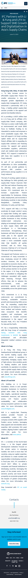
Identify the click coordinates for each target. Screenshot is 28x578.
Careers (21, 560)
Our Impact (14, 560)
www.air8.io (17, 434)
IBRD (7, 557)
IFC (14, 557)
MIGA (17, 557)
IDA (11, 557)
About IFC (7, 560)
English (13, 562)
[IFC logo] (8, 3)
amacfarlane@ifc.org (14, 518)
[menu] (25, 3)
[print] (24, 11)
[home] (2, 8)
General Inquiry (18, 574)
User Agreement (14, 572)
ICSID (22, 557)
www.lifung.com (9, 377)
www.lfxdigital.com (7, 409)
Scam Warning (9, 574)
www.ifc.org (5, 483)
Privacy (21, 572)
